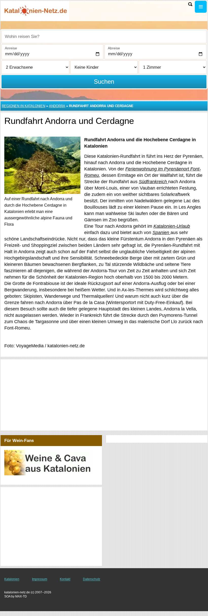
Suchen (104, 81)
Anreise (11, 48)
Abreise (114, 48)
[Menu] (201, 7)
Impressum (39, 579)
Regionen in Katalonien (23, 106)
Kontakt (65, 579)
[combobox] (104, 37)
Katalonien (11, 579)
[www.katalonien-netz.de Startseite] (35, 10)
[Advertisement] (104, 395)
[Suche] (190, 4)
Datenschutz (91, 579)
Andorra (57, 106)
